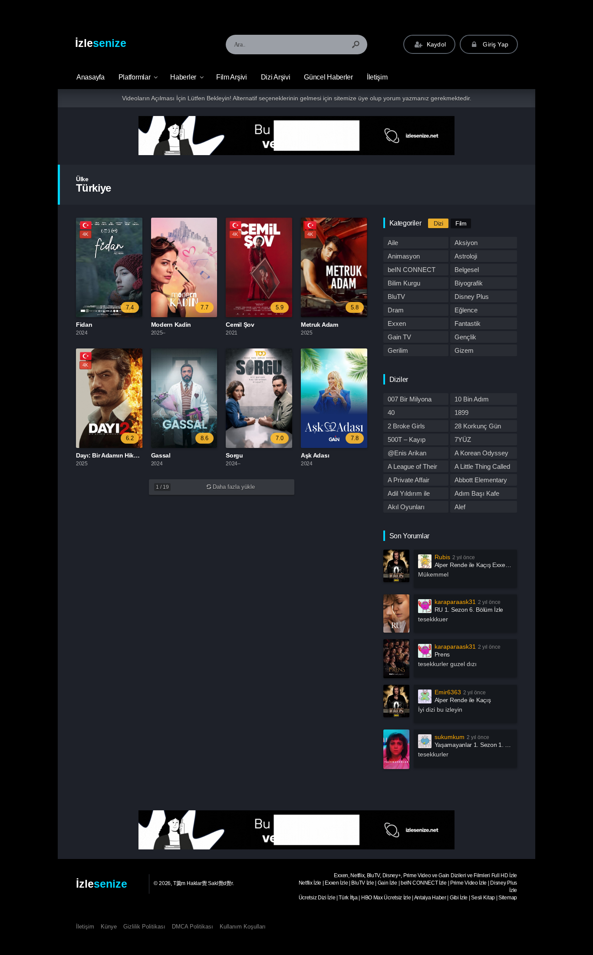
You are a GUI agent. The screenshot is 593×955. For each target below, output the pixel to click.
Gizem (464, 350)
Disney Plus (472, 296)
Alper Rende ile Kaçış (463, 699)
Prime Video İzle (468, 883)
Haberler (183, 77)
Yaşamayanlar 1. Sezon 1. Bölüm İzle (484, 744)
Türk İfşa (348, 898)
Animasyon (404, 256)
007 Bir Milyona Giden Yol (410, 400)
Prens (442, 654)
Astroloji (466, 256)
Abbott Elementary (481, 480)
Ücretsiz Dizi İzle (317, 898)
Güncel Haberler (328, 77)
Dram (396, 310)
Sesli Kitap (483, 898)
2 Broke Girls (406, 426)
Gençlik (465, 337)
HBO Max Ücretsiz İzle (386, 898)
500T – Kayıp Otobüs (406, 440)
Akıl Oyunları (406, 507)
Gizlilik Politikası (144, 926)
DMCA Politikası (192, 926)
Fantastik (468, 323)
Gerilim (398, 350)
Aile (393, 242)
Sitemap (507, 898)
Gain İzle (387, 883)
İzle (100, 43)
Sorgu (234, 455)
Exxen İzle (336, 883)
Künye (109, 926)
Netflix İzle (310, 883)
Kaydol (435, 44)
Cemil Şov (240, 324)
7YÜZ (463, 439)
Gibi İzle (459, 898)
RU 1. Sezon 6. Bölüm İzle (469, 609)
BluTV (396, 296)
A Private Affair (408, 480)
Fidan (84, 324)
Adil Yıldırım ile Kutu (409, 494)
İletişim (377, 77)
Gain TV (399, 337)
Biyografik (469, 283)
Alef (460, 507)
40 (391, 412)
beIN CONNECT (411, 269)
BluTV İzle (362, 883)
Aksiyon (466, 242)
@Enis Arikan (407, 453)
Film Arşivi (231, 77)
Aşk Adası (315, 455)
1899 (461, 412)
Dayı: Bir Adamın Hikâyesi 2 (115, 455)
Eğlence (466, 310)
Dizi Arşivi (275, 77)
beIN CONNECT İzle (424, 883)
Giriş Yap (494, 44)
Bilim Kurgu (404, 283)
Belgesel (467, 269)
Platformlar (135, 77)
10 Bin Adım (472, 399)
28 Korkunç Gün (478, 426)
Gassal (161, 455)
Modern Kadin (171, 324)
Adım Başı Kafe (477, 493)
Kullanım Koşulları (243, 926)
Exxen (397, 323)
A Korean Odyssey (481, 453)
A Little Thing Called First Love (482, 467)
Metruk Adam (319, 324)
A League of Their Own (412, 467)
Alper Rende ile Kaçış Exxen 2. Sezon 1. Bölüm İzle (502, 564)
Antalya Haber (430, 898)
